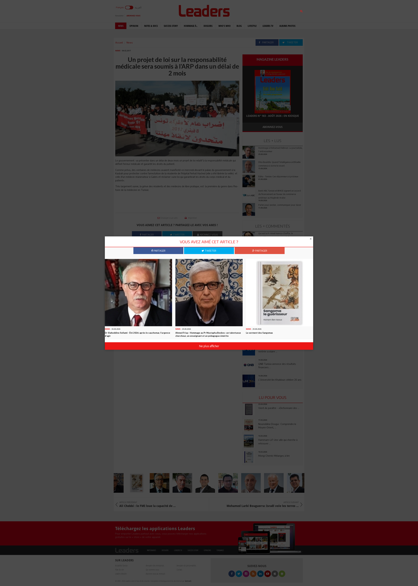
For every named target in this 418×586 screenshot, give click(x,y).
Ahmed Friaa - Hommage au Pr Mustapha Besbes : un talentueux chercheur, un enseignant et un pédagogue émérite (208, 334)
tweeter (210, 250)
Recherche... (250, 10)
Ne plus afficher (209, 346)
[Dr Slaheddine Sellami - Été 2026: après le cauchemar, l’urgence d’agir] (138, 292)
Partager (159, 250)
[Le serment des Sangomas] (279, 292)
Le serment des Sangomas (259, 332)
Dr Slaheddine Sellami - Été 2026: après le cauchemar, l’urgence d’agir (137, 334)
